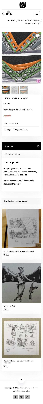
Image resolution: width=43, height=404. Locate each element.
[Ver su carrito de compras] (7, 14)
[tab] (21, 146)
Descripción (8, 146)
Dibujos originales (21, 129)
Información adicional (12, 154)
